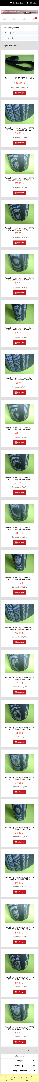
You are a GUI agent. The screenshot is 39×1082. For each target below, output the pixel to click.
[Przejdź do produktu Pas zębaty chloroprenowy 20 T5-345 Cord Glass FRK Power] (19, 1013)
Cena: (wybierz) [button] (8, 38)
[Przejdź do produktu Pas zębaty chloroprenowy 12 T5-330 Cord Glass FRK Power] (19, 414)
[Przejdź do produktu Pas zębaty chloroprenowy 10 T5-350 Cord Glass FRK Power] (19, 314)
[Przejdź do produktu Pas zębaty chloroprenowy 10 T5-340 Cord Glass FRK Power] (19, 214)
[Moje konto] (24, 19)
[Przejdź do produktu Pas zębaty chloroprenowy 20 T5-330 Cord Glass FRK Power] (19, 913)
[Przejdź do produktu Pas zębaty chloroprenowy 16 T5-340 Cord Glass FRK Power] (19, 713)
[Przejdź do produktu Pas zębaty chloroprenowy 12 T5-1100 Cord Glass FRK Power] (19, 364)
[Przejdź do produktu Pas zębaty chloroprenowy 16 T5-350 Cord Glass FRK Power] (19, 813)
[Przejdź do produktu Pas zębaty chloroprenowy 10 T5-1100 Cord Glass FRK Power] (19, 114)
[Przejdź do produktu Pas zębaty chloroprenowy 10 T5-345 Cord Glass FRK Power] (19, 264)
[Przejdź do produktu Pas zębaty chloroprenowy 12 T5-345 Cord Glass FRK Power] (19, 513)
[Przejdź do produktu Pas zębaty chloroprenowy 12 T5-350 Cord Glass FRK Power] (19, 563)
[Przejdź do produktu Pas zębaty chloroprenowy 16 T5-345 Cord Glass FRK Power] (19, 763)
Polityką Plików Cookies (6, 1078)
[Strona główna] (19, 11)
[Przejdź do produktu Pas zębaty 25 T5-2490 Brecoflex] (19, 64)
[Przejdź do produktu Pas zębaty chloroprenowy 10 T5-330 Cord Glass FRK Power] (19, 164)
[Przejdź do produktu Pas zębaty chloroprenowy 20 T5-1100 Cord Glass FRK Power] (19, 863)
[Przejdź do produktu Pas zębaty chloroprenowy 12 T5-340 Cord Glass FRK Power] (19, 464)
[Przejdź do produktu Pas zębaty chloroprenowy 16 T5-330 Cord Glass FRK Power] (19, 663)
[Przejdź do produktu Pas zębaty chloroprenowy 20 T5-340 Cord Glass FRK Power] (19, 963)
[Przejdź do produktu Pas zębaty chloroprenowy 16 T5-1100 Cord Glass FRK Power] (19, 613)
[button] (5, 19)
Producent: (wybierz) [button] (9, 33)
